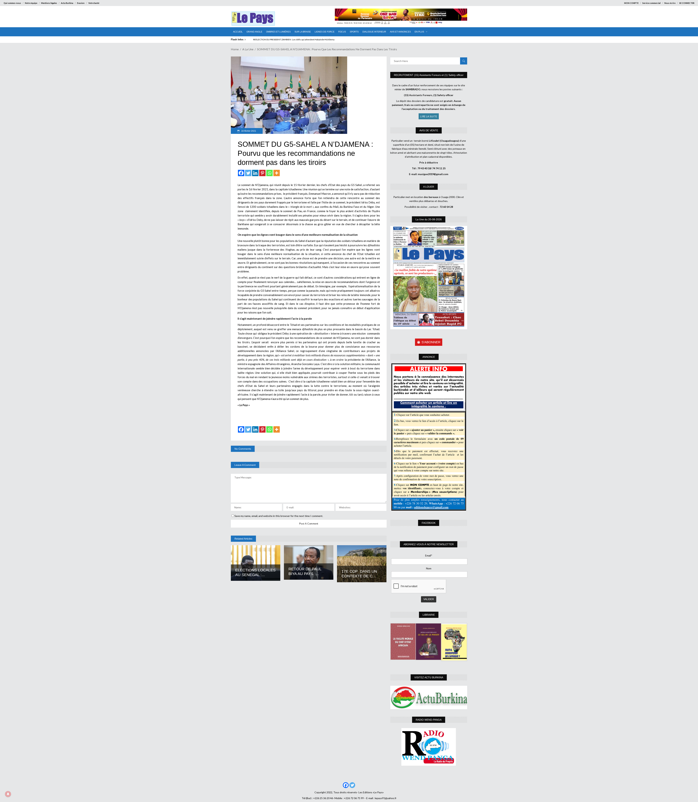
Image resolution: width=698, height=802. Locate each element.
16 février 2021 (248, 131)
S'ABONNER (431, 342)
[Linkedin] (255, 173)
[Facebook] (241, 173)
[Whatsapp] (269, 173)
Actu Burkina (67, 3)
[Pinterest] (262, 173)
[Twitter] (248, 173)
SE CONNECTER (686, 3)
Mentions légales (49, 3)
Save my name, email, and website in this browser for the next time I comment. (278, 515)
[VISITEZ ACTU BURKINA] (428, 697)
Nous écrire (669, 3)
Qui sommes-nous (12, 3)
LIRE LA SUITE (428, 116)
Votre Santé (93, 3)
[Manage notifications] (8, 794)
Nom (428, 568)
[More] (276, 173)
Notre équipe (31, 3)
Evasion (81, 3)
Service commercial (651, 3)
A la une (247, 49)
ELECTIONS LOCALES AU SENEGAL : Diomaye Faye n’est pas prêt (284, 39)
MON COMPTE (631, 3)
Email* (428, 555)
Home (235, 49)
